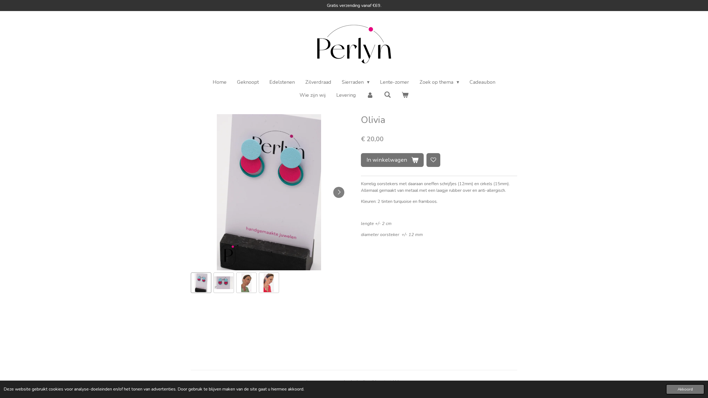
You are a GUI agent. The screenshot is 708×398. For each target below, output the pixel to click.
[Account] (370, 95)
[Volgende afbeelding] (338, 192)
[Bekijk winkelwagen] (405, 95)
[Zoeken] (387, 95)
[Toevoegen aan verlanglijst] (433, 160)
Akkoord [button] (685, 389)
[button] (201, 283)
